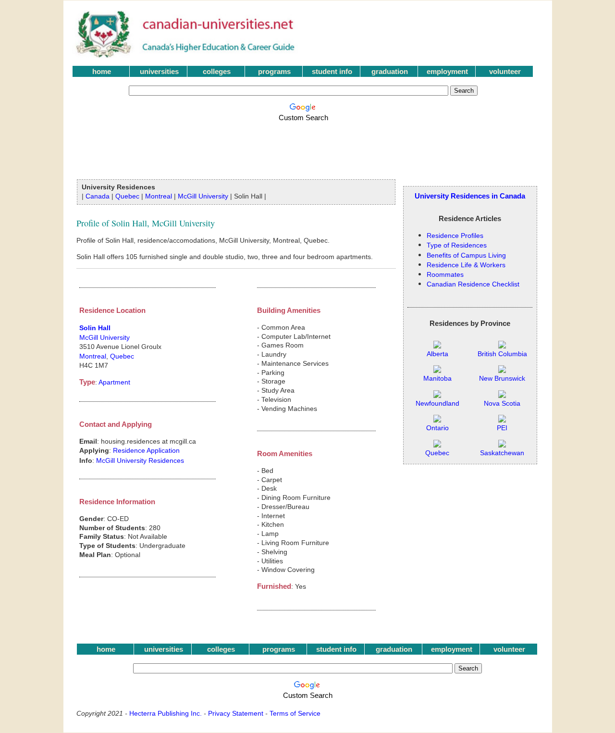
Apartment (114, 382)
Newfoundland (437, 403)
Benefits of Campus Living (466, 255)
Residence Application (146, 450)
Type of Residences (457, 245)
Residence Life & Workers (466, 265)
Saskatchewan (502, 453)
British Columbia (502, 354)
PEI (502, 428)
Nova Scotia (502, 403)
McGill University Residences (140, 460)
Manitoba (437, 378)
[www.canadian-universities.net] (186, 55)
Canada (98, 196)
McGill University (203, 196)
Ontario (437, 428)
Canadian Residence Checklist (473, 284)
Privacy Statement (235, 713)
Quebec (127, 196)
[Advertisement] (305, 145)
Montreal (158, 196)
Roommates (445, 274)
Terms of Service (295, 713)
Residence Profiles (455, 235)
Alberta (437, 354)
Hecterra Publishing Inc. (165, 713)
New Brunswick (502, 378)
